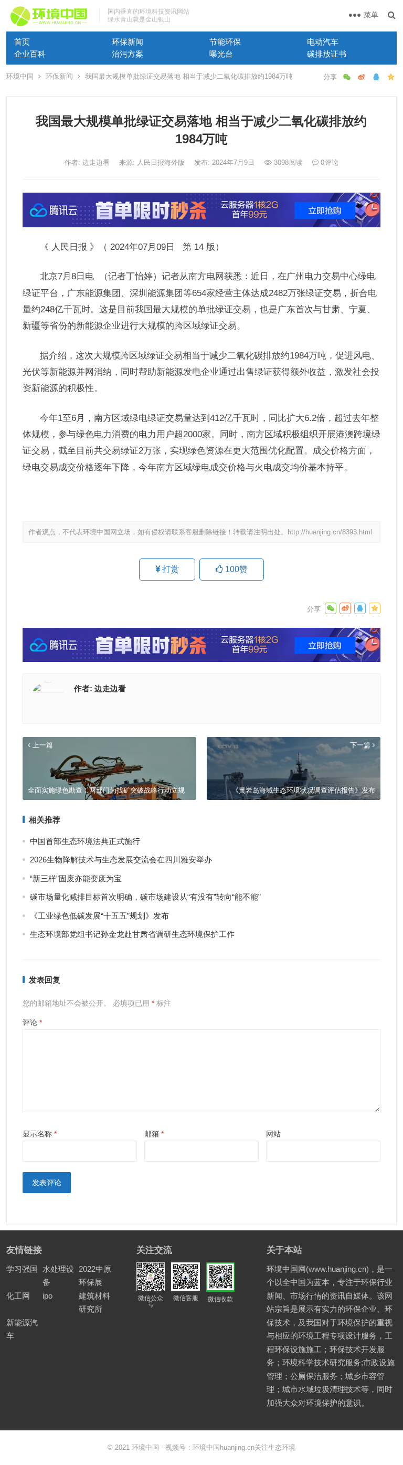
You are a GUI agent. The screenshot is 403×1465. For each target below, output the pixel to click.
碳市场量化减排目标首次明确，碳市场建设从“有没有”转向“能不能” (145, 896)
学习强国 (22, 1268)
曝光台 (221, 53)
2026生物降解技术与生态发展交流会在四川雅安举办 (121, 859)
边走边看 (97, 162)
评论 (32, 1022)
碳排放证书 (326, 53)
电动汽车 (322, 41)
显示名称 (40, 1134)
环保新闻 (127, 41)
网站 (273, 1134)
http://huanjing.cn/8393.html (330, 532)
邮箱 (154, 1134)
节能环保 (225, 41)
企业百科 (30, 53)
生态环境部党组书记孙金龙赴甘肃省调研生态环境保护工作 (132, 934)
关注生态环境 (274, 1447)
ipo (47, 1295)
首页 (22, 41)
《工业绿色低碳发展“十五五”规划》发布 (99, 915)
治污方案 (127, 53)
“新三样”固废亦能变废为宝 (76, 878)
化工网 (18, 1295)
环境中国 (20, 76)
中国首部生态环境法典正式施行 (85, 841)
